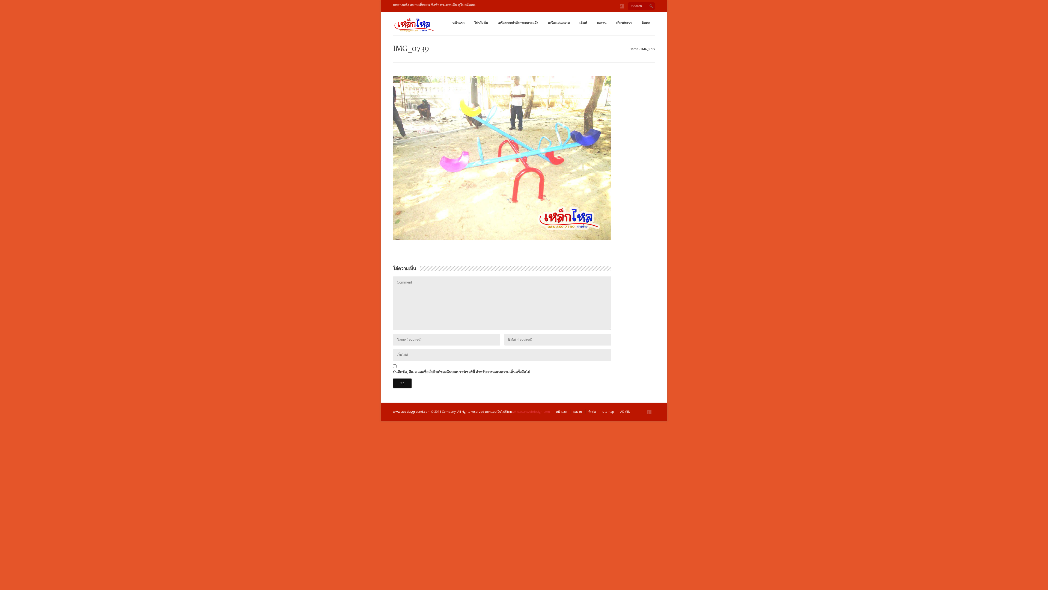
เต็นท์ (583, 22)
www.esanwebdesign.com (531, 411)
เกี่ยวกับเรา (624, 22)
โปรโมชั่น (481, 22)
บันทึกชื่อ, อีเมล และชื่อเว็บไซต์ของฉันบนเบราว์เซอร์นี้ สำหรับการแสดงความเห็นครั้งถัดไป (461, 371)
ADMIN (625, 411)
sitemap (608, 411)
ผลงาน (601, 22)
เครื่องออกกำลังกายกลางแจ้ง (518, 22)
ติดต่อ (646, 22)
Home (634, 49)
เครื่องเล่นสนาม (559, 22)
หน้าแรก (458, 22)
